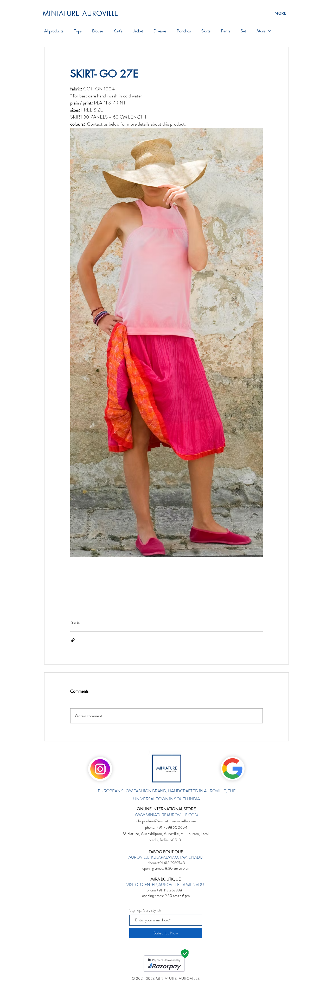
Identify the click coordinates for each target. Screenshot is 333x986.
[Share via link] (72, 640)
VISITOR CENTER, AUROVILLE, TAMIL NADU (165, 885)
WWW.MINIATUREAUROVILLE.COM (166, 815)
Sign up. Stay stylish (145, 910)
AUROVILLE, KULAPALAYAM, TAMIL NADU (166, 857)
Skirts (75, 622)
